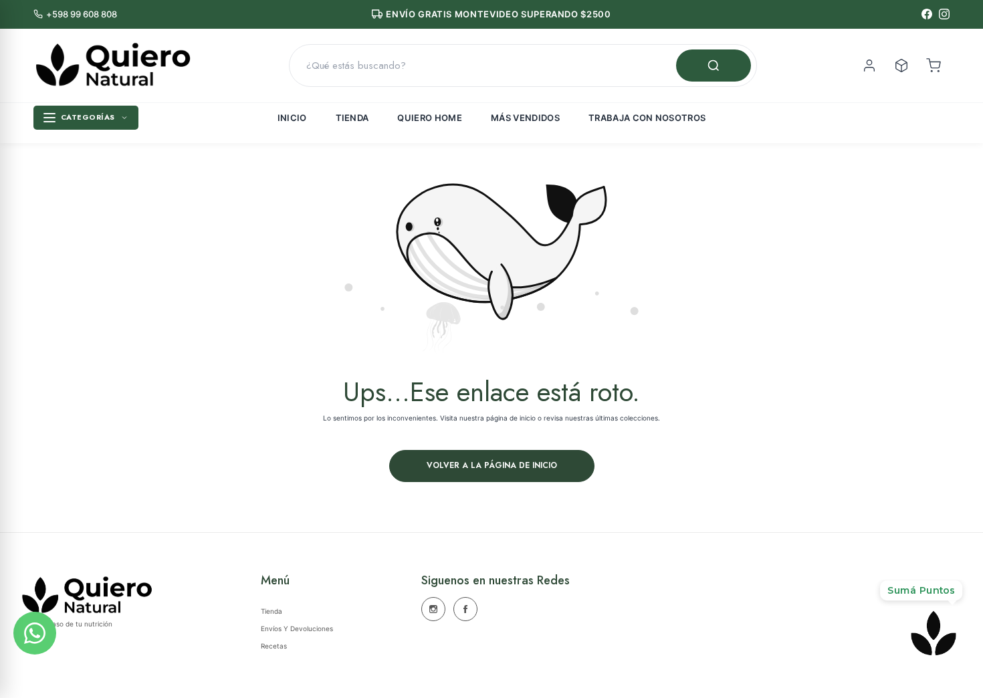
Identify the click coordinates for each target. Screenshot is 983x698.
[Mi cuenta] (869, 65)
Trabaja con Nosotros (647, 117)
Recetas (274, 646)
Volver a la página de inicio (492, 465)
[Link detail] (433, 609)
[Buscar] (713, 65)
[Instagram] (944, 14)
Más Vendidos (525, 117)
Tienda (352, 117)
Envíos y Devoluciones (297, 628)
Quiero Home (429, 117)
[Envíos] (901, 65)
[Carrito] (933, 65)
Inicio (292, 117)
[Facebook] (926, 14)
